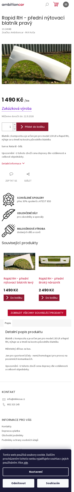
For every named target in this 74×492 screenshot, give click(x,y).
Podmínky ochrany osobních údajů (20, 440)
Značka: (18, 32)
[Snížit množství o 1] (14, 129)
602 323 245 (13, 404)
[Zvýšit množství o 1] (14, 125)
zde (26, 463)
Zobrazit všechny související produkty (37, 313)
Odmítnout (18, 483)
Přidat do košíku (35, 127)
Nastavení (35, 472)
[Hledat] (47, 4)
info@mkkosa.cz (16, 399)
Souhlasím (53, 483)
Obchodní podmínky (12, 435)
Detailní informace (11, 163)
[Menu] (66, 4)
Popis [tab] (8, 323)
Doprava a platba (11, 431)
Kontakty (6, 426)
